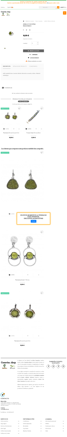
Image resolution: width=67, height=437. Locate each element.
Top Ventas (25, 428)
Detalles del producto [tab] (20, 66)
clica (48, 3)
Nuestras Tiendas (27, 431)
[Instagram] (53, 366)
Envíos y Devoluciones (6, 426)
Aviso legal (3, 428)
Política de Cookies (5, 433)
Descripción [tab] (6, 66)
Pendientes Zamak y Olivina (22, 280)
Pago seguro (4, 423)
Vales (46, 431)
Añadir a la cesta (34, 51)
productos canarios (39, 375)
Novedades (25, 426)
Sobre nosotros (4, 421)
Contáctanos (26, 421)
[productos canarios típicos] (5, 13)
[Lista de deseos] (13, 129)
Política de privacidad (6, 431)
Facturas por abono (50, 426)
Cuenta (48, 419)
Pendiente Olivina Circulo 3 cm (11, 133)
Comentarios (33, 66)
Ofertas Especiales (27, 423)
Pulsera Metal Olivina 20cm (33, 133)
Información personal (50, 421)
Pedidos (47, 423)
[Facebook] (48, 366)
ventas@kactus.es (5, 409)
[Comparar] (19, 129)
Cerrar (33, 221)
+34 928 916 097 (10, 412)
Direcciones (48, 428)
